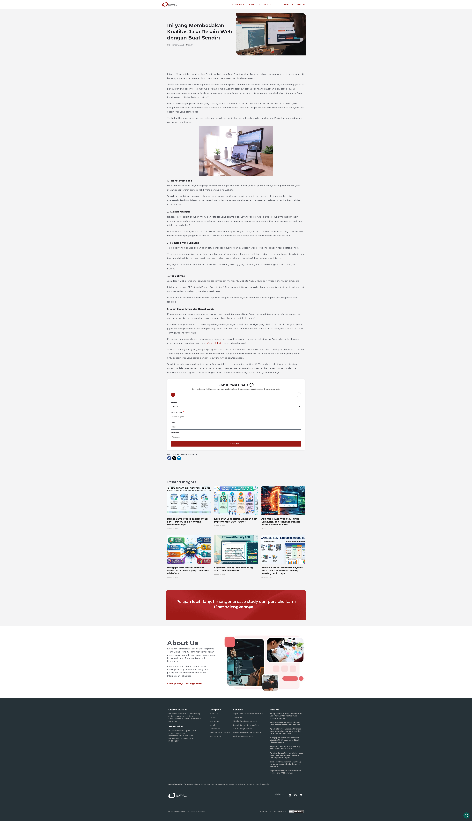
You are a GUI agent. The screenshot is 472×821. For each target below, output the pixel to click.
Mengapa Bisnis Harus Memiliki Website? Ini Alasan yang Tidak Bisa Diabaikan (188, 570)
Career (213, 717)
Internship (215, 721)
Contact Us (215, 729)
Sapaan (174, 402)
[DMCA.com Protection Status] (296, 811)
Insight (190, 45)
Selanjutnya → (236, 444)
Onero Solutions (216, 343)
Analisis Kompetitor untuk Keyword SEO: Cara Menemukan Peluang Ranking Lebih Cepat (282, 570)
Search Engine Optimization (246, 725)
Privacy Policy (265, 811)
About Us (214, 713)
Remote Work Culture (220, 732)
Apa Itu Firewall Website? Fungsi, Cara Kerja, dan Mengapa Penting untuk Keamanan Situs (280, 521)
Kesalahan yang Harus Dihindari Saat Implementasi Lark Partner (235, 520)
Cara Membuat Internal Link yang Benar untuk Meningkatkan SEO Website (285, 764)
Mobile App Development (245, 721)
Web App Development (244, 736)
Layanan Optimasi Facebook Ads (248, 713)
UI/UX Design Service (242, 729)
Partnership (215, 736)
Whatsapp (175, 432)
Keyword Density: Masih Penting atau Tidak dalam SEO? (233, 569)
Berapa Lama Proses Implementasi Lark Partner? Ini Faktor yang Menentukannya (187, 521)
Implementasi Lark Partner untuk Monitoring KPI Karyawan (285, 771)
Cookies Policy (280, 811)
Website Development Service (247, 732)
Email (173, 422)
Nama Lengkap (177, 412)
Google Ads (238, 717)
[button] (243, 4)
